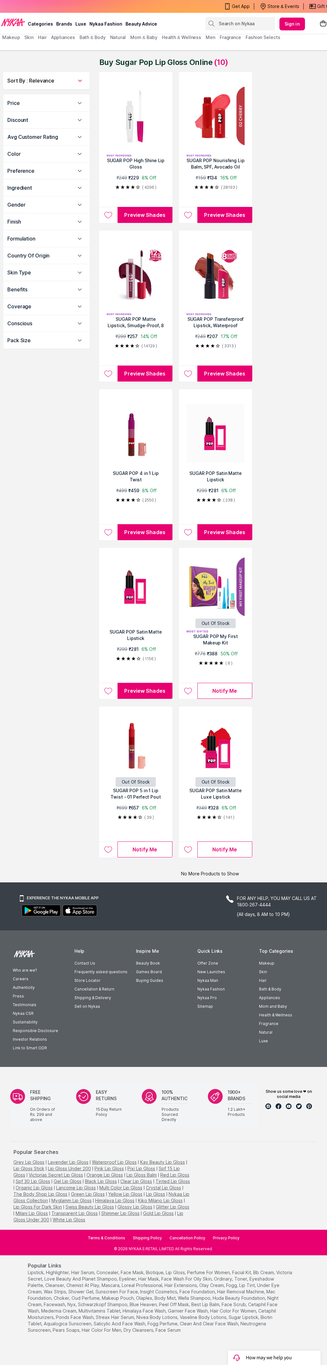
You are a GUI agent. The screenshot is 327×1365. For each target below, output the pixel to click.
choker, (62, 1298)
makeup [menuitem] (11, 37)
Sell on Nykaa (87, 1006)
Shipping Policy (147, 1237)
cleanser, (55, 1285)
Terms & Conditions (106, 1237)
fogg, (232, 1285)
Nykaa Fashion (105, 24)
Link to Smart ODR (30, 1047)
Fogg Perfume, (163, 1323)
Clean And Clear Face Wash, (209, 1323)
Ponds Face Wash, (75, 1317)
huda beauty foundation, (239, 1298)
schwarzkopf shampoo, (103, 1304)
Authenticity (24, 987)
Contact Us (84, 963)
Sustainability (25, 1022)
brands (64, 24)
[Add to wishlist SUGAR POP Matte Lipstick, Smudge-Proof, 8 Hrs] (108, 374)
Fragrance (268, 1023)
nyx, (72, 1304)
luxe (80, 24)
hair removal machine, (241, 1291)
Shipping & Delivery (92, 997)
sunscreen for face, (117, 1291)
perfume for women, (209, 1272)
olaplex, (144, 1298)
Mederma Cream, (59, 1311)
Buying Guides (149, 980)
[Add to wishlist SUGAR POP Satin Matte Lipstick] (188, 532)
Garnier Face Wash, (188, 1311)
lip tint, (247, 1285)
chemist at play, (83, 1285)
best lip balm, (205, 1304)
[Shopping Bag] (323, 24)
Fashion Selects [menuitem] (263, 37)
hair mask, (149, 1279)
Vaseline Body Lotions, (203, 1317)
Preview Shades (144, 215)
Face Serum (168, 1330)
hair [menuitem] (42, 37)
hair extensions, (181, 1285)
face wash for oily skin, (187, 1279)
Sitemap (205, 1006)
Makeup (266, 963)
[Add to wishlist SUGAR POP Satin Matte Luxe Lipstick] (188, 849)
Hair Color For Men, (102, 1330)
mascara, (111, 1285)
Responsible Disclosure (35, 1030)
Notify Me (224, 691)
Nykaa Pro (207, 997)
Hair (263, 980)
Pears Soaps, (66, 1330)
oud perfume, (86, 1298)
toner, (241, 1279)
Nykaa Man (207, 980)
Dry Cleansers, (139, 1330)
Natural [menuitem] (118, 37)
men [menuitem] (210, 37)
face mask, (133, 1272)
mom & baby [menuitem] (143, 37)
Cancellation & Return (94, 989)
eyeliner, (128, 1279)
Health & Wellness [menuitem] (181, 37)
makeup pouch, (118, 1298)
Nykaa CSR (23, 1013)
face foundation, (197, 1291)
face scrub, (234, 1304)
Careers (20, 978)
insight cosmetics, (159, 1291)
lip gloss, (176, 1272)
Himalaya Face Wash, (145, 1311)
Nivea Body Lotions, (157, 1317)
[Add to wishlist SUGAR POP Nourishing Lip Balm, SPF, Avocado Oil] (188, 215)
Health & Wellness (275, 1015)
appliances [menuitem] (63, 37)
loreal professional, (142, 1285)
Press (18, 996)
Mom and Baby (273, 1006)
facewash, (55, 1304)
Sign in (292, 24)
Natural (265, 1032)
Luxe (263, 1040)
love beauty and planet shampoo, (81, 1279)
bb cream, (264, 1272)
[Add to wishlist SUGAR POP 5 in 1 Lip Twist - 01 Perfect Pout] (108, 849)
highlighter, (58, 1272)
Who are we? (25, 970)
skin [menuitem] (29, 37)
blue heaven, (144, 1304)
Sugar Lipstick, (244, 1317)
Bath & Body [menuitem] (93, 37)
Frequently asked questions (100, 971)
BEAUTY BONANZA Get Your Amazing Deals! (54, 6)
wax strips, (55, 1291)
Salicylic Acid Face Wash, (120, 1323)
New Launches (211, 971)
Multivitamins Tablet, (100, 1311)
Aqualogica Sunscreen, (68, 1323)
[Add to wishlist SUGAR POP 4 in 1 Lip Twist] (108, 532)
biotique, (155, 1272)
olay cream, (212, 1285)
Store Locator (87, 980)
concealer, (107, 1272)
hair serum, (83, 1272)
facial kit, (242, 1272)
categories (40, 24)
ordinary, (223, 1279)
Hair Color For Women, (233, 1311)
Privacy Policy (226, 1237)
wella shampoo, (194, 1298)
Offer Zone (207, 963)
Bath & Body (270, 989)
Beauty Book (148, 963)
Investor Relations (30, 1039)
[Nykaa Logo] (13, 22)
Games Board (149, 971)
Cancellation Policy (187, 1237)
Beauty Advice (141, 24)
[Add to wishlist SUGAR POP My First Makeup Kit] (188, 691)
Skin (263, 971)
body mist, (166, 1298)
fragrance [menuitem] (230, 37)
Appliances (269, 997)
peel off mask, (174, 1304)
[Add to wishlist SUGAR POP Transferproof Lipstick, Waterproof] (188, 374)
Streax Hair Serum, (115, 1317)
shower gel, (81, 1291)
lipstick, (36, 1272)
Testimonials (24, 1004)
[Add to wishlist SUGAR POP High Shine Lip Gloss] (108, 215)
